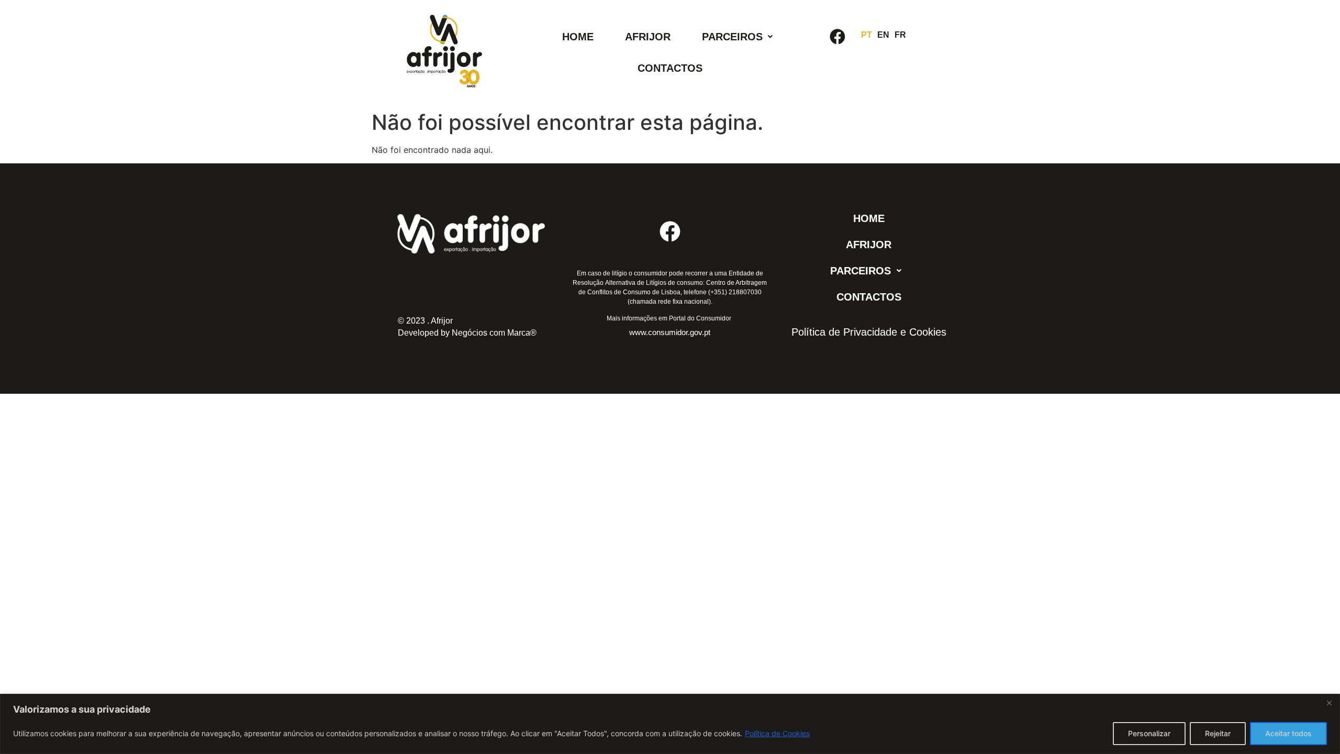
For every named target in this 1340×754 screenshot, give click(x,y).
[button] (737, 36)
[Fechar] (1329, 702)
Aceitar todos (1288, 733)
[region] (670, 724)
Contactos (670, 68)
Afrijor (648, 36)
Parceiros (732, 36)
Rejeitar (1218, 733)
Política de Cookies (777, 733)
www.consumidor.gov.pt (669, 332)
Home (578, 36)
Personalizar (1149, 733)
